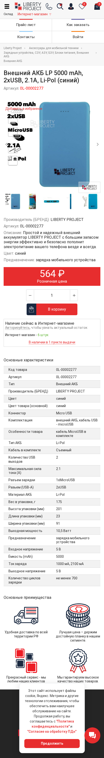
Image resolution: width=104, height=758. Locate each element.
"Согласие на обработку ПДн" (51, 731)
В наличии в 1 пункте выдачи (52, 342)
